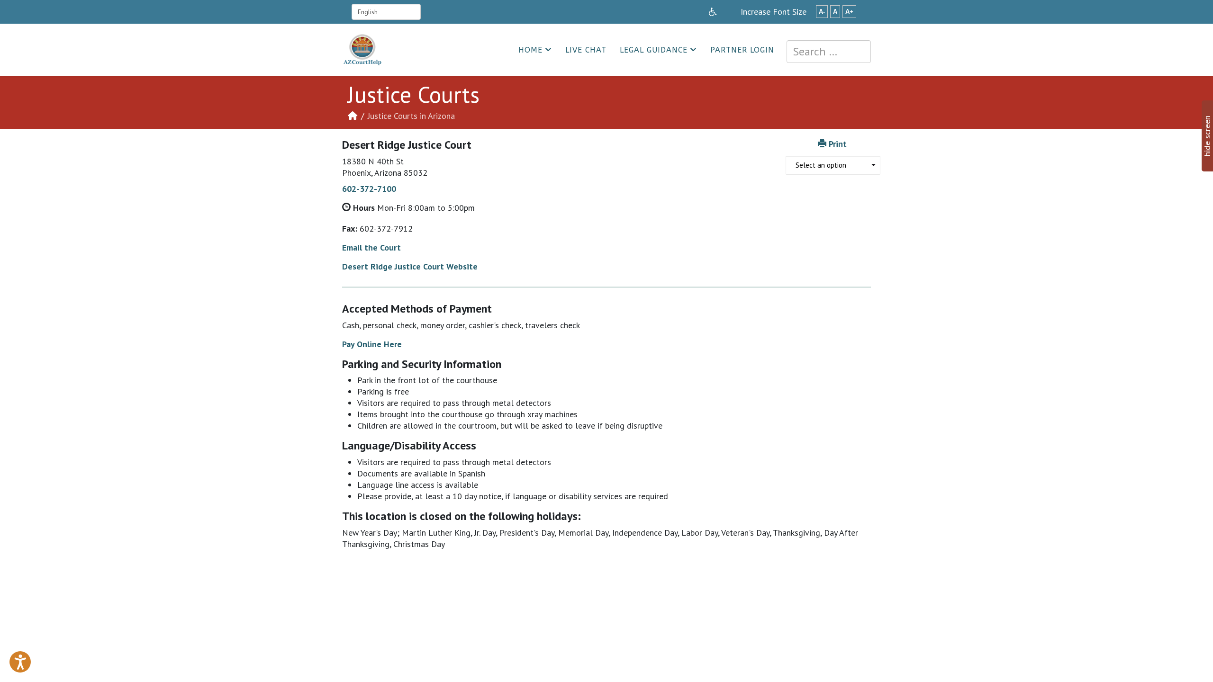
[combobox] (829, 51)
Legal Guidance (654, 49)
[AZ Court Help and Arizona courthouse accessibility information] (713, 12)
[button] (20, 662)
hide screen (1207, 136)
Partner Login (742, 49)
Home (530, 49)
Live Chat (585, 49)
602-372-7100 (369, 188)
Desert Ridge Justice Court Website (410, 266)
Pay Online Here (372, 344)
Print (837, 143)
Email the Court (371, 247)
